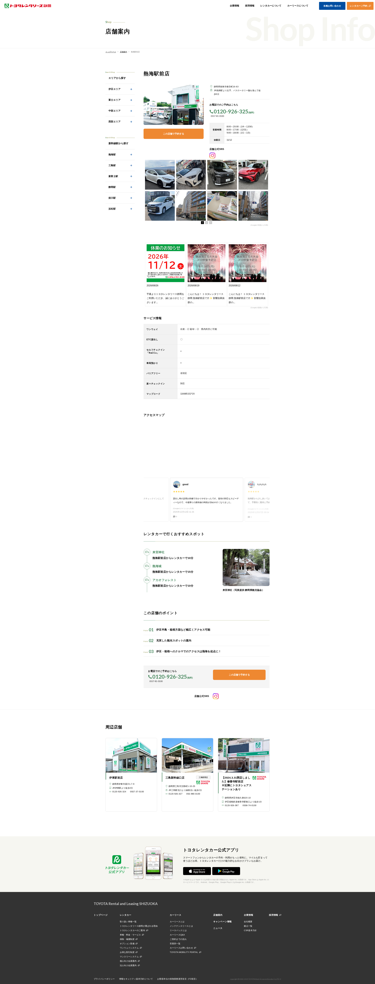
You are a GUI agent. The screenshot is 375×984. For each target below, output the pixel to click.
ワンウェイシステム (129, 948)
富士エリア (115, 100)
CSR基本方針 (250, 930)
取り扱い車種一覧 (128, 921)
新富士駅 (113, 176)
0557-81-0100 (217, 116)
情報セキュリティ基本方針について (136, 979)
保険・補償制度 (127, 939)
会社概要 (248, 921)
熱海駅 (112, 154)
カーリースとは (177, 921)
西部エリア (115, 121)
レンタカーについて (270, 5)
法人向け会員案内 (128, 965)
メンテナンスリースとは (181, 926)
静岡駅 (112, 187)
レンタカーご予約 (358, 6)
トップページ (101, 915)
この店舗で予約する (173, 133)
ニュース (218, 928)
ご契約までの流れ (178, 939)
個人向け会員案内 (128, 961)
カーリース (175, 915)
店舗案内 (218, 915)
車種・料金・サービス (130, 935)
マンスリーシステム (129, 956)
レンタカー (125, 915)
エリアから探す (117, 78)
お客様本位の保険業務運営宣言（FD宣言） (177, 979)
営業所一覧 (175, 943)
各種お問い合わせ (332, 6)
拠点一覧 (248, 926)
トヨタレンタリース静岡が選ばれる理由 (139, 926)
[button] (202, 222)
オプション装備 (127, 943)
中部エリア (115, 110)
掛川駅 (112, 198)
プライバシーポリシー (104, 979)
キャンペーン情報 (222, 921)
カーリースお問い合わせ (181, 948)
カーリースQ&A (177, 935)
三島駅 (112, 165)
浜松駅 (112, 208)
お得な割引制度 (127, 952)
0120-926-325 (231, 111)
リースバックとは (178, 930)
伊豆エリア (115, 89)
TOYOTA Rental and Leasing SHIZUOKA (126, 903)
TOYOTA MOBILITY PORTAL (184, 952)
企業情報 (234, 5)
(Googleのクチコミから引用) (183, 508)
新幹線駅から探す (118, 143)
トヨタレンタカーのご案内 (132, 930)
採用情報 (249, 5)
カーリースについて (297, 5)
